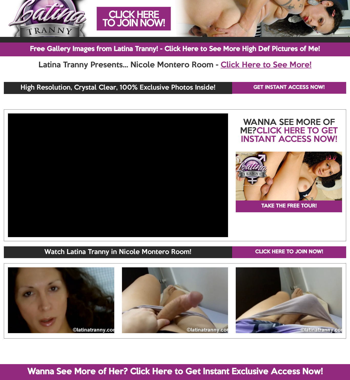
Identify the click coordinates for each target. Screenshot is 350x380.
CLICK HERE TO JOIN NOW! (289, 252)
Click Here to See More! (266, 65)
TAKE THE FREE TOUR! (289, 206)
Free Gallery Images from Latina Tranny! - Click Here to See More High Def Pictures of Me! (175, 49)
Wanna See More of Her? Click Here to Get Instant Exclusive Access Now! (175, 372)
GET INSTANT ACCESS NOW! (289, 87)
